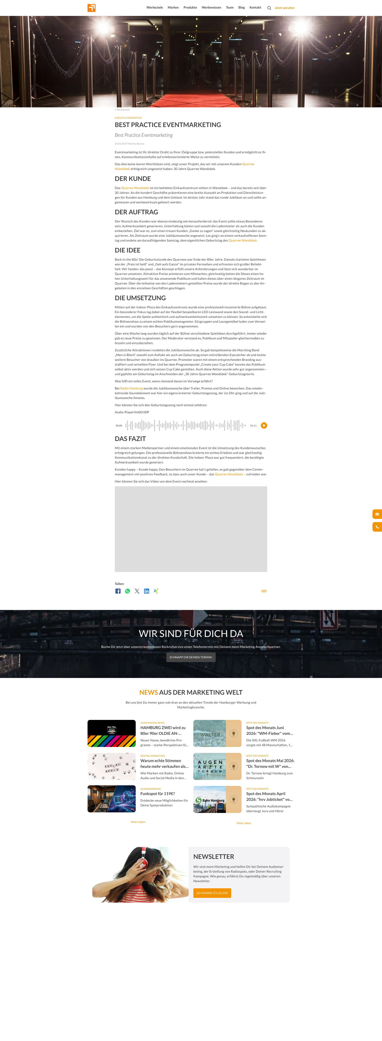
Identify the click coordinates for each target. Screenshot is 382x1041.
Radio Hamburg (131, 388)
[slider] (186, 425)
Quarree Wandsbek (135, 188)
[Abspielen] (264, 425)
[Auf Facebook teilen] (118, 591)
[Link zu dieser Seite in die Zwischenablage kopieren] (264, 591)
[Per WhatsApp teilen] (127, 591)
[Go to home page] (99, 8)
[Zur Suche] (269, 8)
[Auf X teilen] (137, 591)
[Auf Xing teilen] (156, 591)
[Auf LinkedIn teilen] (146, 591)
